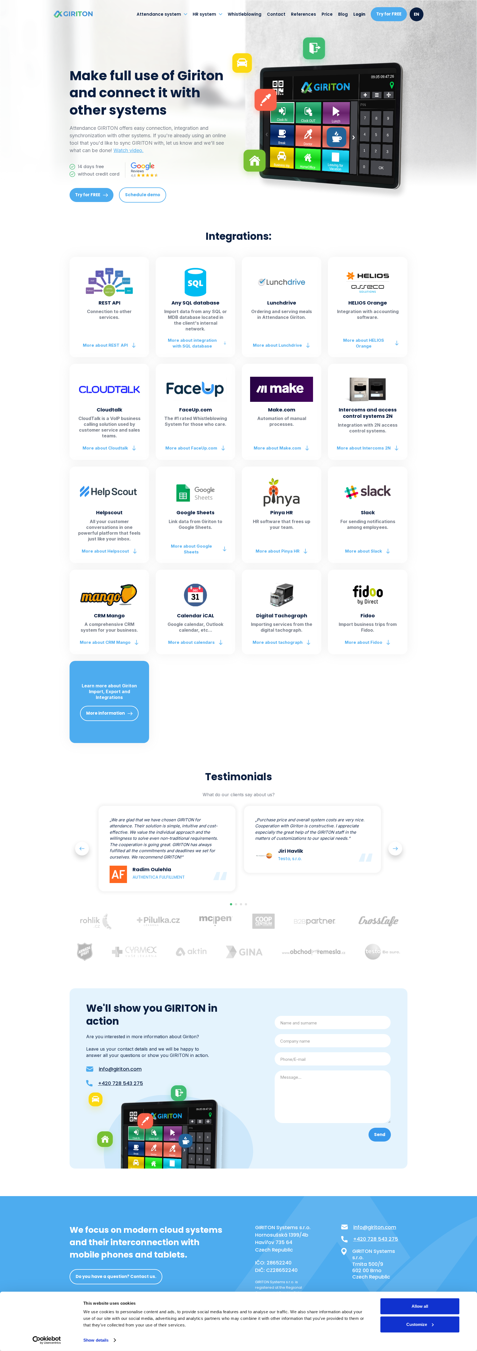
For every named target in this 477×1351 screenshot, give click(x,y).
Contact (276, 14)
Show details (95, 1340)
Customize (416, 1324)
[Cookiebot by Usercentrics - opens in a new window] (47, 1340)
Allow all (420, 1306)
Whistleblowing (244, 14)
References (303, 14)
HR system (204, 14)
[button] (82, 849)
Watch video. (128, 150)
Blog (343, 14)
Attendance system (159, 14)
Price (327, 14)
